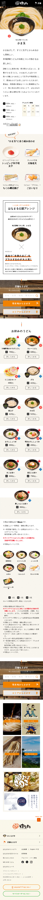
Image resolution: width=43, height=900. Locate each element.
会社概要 (24, 849)
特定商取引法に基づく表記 (11, 877)
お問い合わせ (7, 880)
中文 (37, 849)
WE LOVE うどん (8, 862)
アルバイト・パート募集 (29, 858)
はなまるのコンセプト (10, 849)
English (32, 849)
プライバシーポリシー (10, 871)
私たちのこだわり (8, 858)
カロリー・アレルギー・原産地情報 (10, 124)
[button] (37, 296)
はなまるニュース (8, 866)
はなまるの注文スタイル (10, 853)
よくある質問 (27, 877)
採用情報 (24, 853)
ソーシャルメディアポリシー (12, 874)
